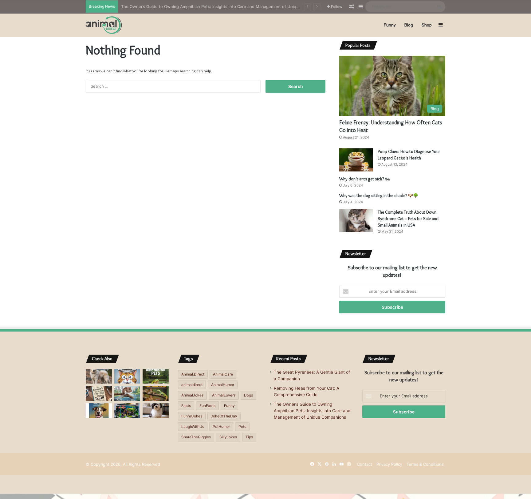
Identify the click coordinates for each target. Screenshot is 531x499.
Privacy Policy (389, 464)
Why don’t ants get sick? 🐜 (364, 179)
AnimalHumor (222, 384)
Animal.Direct (192, 374)
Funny (390, 25)
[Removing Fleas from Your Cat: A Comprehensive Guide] (127, 376)
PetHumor (221, 426)
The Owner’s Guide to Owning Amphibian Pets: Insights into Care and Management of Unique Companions (223, 6)
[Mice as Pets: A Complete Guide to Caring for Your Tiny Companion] (127, 393)
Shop (427, 25)
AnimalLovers (223, 395)
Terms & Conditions (425, 464)
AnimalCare (223, 374)
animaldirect (192, 384)
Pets (242, 426)
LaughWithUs (192, 426)
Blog (408, 25)
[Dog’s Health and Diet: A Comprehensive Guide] (99, 410)
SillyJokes (228, 437)
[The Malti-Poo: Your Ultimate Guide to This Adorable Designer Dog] (156, 410)
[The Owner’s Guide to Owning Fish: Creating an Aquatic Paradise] (127, 410)
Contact (364, 464)
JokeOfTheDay (224, 416)
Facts (186, 405)
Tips (249, 437)
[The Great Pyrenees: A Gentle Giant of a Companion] (99, 376)
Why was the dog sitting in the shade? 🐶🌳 (378, 195)
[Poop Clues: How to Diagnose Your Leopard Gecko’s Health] (356, 159)
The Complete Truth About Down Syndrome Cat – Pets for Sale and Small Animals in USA (408, 218)
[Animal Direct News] (104, 25)
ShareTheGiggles (196, 437)
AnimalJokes (192, 395)
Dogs (248, 395)
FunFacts (207, 405)
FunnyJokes (191, 416)
